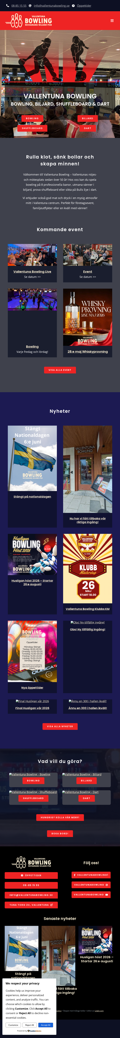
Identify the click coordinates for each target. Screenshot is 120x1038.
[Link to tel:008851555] (7, 5)
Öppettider (84, 5)
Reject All (29, 1025)
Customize (13, 1025)
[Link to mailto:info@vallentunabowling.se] (30, 5)
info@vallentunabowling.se (52, 5)
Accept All (45, 1025)
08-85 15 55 (18, 5)
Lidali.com (99, 1010)
